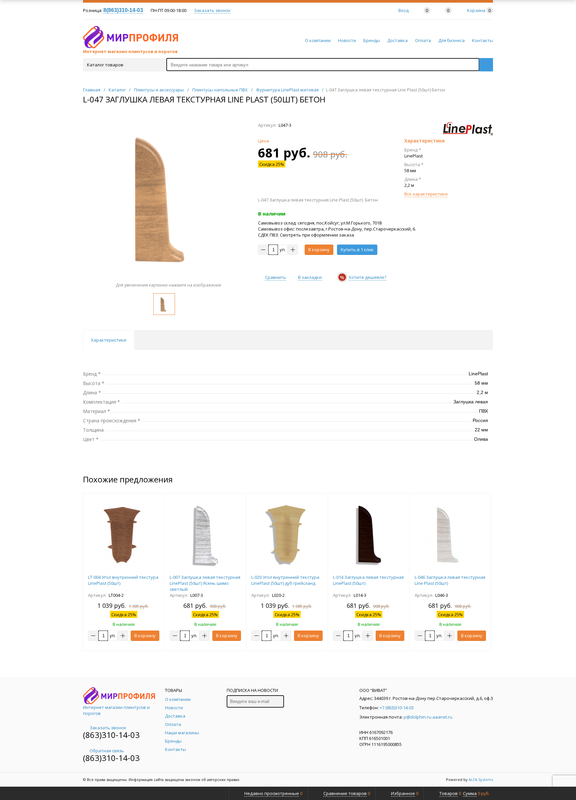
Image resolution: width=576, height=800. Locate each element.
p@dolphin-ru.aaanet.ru (428, 717)
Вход (403, 10)
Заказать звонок (212, 10)
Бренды (371, 40)
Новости (347, 40)
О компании (318, 40)
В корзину (319, 250)
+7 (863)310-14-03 (397, 708)
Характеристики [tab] (108, 340)
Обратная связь (107, 751)
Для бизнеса (451, 40)
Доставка (397, 40)
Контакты (482, 40)
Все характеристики (426, 194)
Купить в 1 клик (357, 250)
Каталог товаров (105, 65)
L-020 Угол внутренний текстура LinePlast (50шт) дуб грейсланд (285, 580)
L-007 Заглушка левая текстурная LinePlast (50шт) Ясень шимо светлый (205, 583)
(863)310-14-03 (111, 734)
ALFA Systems (481, 779)
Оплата (423, 40)
